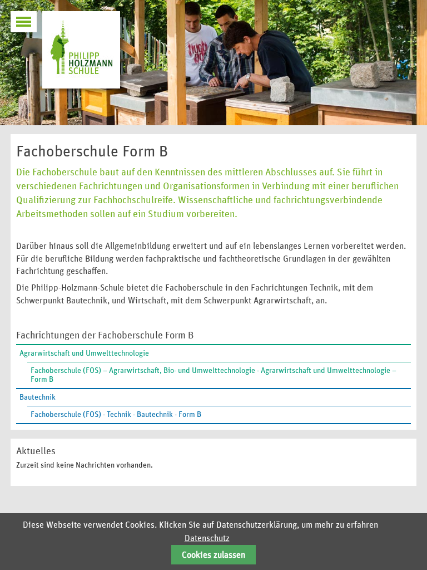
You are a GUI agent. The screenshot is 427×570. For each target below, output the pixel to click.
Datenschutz (207, 538)
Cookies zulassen (213, 555)
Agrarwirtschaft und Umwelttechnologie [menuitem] (84, 353)
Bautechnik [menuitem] (37, 397)
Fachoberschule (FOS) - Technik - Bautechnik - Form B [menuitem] (116, 415)
